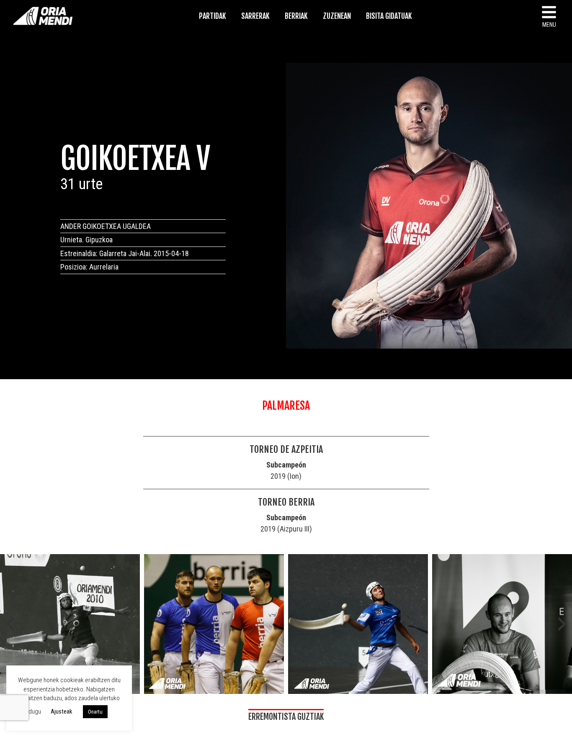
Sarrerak (255, 16)
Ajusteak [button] (61, 711)
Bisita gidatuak (389, 16)
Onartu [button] (95, 712)
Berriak (296, 16)
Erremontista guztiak (286, 716)
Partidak (212, 16)
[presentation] (10, 624)
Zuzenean (337, 16)
